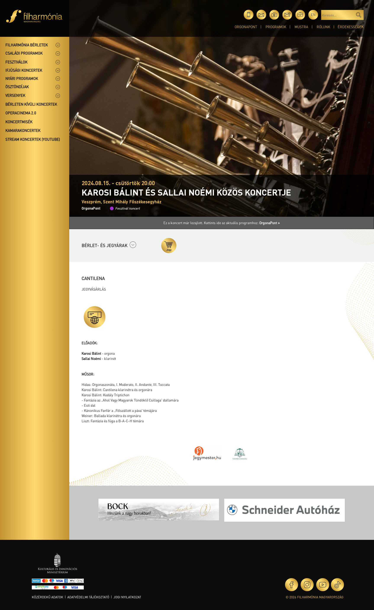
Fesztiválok (16, 62)
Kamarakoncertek (22, 130)
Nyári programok (21, 78)
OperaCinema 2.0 (20, 112)
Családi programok (24, 53)
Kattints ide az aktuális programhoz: (242, 222)
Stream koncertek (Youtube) (32, 139)
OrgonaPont (246, 26)
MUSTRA (301, 26)
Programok (276, 26)
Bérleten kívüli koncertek (31, 104)
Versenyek (15, 95)
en (313, 14)
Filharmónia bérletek (26, 44)
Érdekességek (351, 26)
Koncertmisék (18, 121)
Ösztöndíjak (17, 86)
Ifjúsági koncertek (23, 70)
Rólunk (323, 26)
